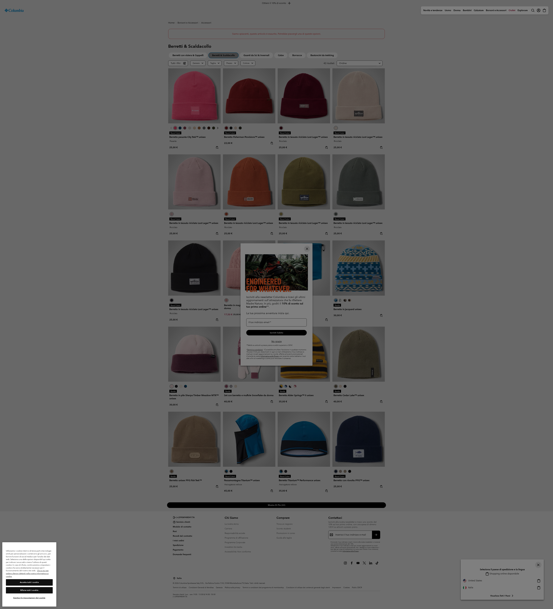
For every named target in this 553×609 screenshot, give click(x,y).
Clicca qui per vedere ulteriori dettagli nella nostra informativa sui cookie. (27, 574)
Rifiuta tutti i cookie (29, 590)
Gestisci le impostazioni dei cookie (29, 598)
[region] (29, 574)
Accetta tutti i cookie (29, 582)
